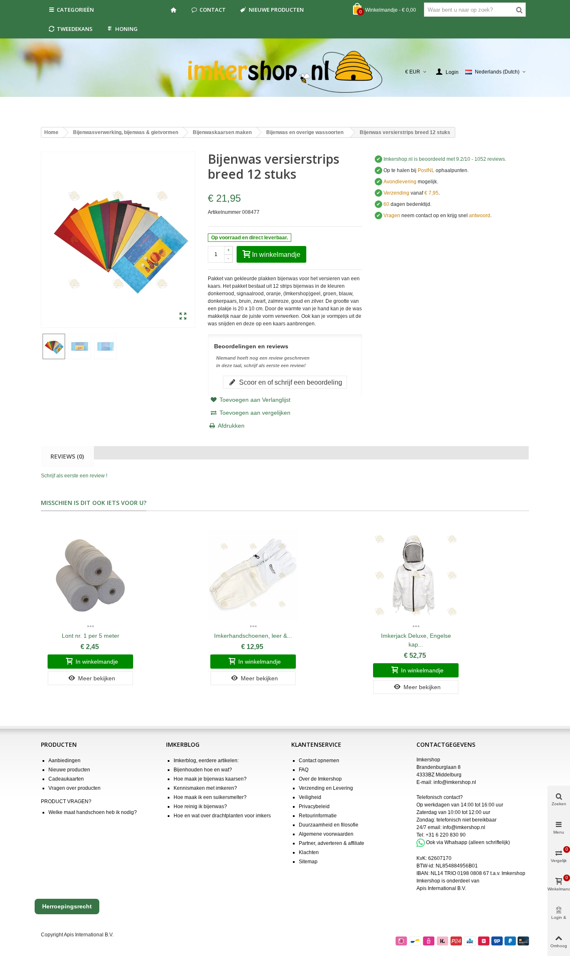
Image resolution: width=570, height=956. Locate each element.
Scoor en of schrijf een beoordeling (289, 382)
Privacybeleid (314, 806)
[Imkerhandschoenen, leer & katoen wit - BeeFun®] (253, 575)
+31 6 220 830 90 (446, 835)
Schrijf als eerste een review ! (74, 476)
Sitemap (308, 862)
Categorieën (75, 9)
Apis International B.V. (441, 888)
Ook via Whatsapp (446, 842)
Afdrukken (231, 425)
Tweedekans (75, 29)
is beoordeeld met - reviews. (444, 159)
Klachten (309, 852)
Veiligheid (310, 797)
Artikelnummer (224, 212)
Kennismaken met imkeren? (205, 788)
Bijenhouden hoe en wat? (203, 770)
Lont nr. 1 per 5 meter (90, 635)
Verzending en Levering (326, 788)
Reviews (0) (67, 456)
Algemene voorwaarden (326, 834)
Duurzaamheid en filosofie (328, 825)
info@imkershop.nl (455, 782)
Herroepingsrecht (67, 906)
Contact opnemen (319, 760)
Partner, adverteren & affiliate (331, 843)
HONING (126, 29)
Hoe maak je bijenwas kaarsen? (210, 779)
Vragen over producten (74, 788)
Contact (212, 9)
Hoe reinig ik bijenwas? (200, 806)
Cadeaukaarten (66, 779)
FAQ (303, 770)
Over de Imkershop (320, 779)
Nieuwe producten (276, 9)
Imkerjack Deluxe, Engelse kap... (416, 640)
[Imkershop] (285, 72)
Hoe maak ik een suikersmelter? (210, 797)
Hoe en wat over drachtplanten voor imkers (222, 816)
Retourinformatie (318, 816)
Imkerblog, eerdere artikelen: (206, 760)
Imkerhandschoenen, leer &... (253, 635)
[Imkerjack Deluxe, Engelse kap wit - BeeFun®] (416, 575)
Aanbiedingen (64, 760)
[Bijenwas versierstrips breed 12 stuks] (183, 316)
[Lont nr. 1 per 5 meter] (90, 575)
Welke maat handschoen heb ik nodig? (92, 812)
